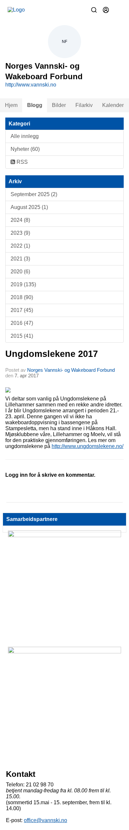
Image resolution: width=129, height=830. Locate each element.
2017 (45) (22, 310)
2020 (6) (20, 271)
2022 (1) (20, 246)
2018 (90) (22, 297)
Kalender (113, 105)
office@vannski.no (45, 820)
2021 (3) (20, 258)
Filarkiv (84, 105)
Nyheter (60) (25, 149)
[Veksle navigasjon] (118, 10)
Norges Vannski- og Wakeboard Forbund (71, 370)
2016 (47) (22, 323)
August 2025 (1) (29, 207)
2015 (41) (22, 336)
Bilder (59, 105)
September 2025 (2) (34, 194)
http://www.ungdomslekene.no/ (87, 446)
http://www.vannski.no (30, 84)
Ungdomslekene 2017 (51, 354)
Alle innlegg (25, 136)
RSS (21, 162)
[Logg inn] (106, 10)
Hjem (11, 105)
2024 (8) (20, 220)
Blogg (34, 105)
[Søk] (94, 10)
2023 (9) (20, 233)
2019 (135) (23, 284)
